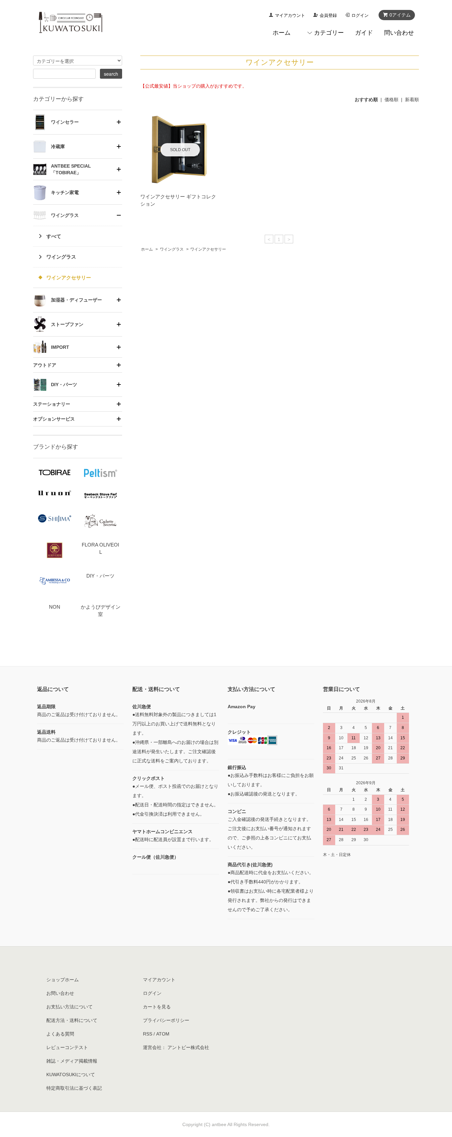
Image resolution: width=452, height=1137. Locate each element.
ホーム (282, 32)
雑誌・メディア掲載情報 (71, 1061)
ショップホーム (62, 979)
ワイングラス (172, 249)
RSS (147, 1033)
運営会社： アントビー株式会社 (176, 1047)
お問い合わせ (60, 993)
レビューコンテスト (67, 1047)
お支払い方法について (69, 1006)
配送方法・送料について (71, 1020)
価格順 (391, 99)
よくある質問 (60, 1033)
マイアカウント (290, 15)
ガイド (364, 32)
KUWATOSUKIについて (70, 1074)
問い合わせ (399, 32)
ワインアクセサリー (208, 249)
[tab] (77, 122)
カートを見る (157, 1006)
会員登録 (328, 15)
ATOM (162, 1033)
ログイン (360, 15)
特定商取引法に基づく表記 (74, 1088)
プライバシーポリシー (166, 1020)
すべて (53, 236)
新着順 (412, 99)
